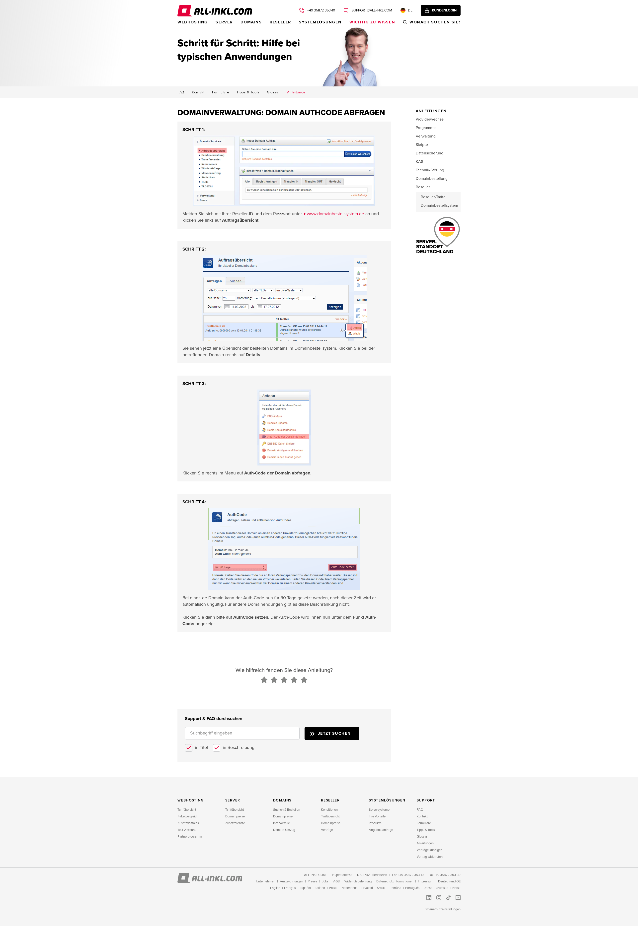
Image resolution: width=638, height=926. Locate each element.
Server (224, 22)
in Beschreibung (238, 747)
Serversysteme (379, 810)
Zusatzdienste (235, 823)
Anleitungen (297, 92)
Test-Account (186, 830)
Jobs (325, 881)
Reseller (280, 22)
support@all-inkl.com (371, 10)
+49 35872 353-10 (320, 10)
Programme (426, 127)
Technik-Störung (430, 170)
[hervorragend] (304, 680)
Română (395, 888)
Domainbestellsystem (439, 205)
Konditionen (329, 810)
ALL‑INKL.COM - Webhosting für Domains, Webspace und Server (214, 10)
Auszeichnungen (291, 881)
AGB (336, 881)
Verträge (327, 830)
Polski (333, 888)
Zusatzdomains (188, 823)
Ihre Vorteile (281, 823)
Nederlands (349, 888)
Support (426, 800)
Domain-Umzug (284, 830)
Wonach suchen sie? (435, 22)
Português (412, 888)
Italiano (320, 888)
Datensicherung (429, 153)
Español (305, 888)
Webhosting (192, 22)
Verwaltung (426, 136)
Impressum (425, 881)
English (275, 888)
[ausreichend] (284, 680)
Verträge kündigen (429, 850)
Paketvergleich (187, 816)
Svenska (442, 888)
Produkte (375, 823)
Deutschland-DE (449, 881)
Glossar (273, 92)
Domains (251, 22)
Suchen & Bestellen (286, 810)
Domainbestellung (432, 178)
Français (290, 888)
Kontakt (198, 92)
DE (410, 10)
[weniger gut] (274, 680)
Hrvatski (367, 888)
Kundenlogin (444, 10)
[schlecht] (264, 680)
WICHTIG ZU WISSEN (372, 22)
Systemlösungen (320, 22)
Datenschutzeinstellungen (442, 909)
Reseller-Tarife (433, 197)
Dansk (427, 888)
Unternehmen (265, 881)
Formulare (220, 92)
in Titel (201, 747)
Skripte (422, 144)
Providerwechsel (430, 119)
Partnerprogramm (189, 837)
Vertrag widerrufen (430, 857)
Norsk (456, 888)
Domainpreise (235, 816)
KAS (419, 161)
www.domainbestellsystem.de (335, 213)
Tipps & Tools (248, 92)
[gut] (294, 680)
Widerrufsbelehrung (358, 881)
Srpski (381, 888)
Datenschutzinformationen (394, 881)
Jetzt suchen (334, 733)
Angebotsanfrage (381, 830)
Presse (312, 881)
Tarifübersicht (186, 810)
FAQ (180, 92)
